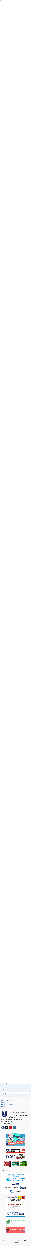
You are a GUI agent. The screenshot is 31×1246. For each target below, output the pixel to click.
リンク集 (5, 1102)
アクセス (5, 1106)
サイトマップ (6, 1100)
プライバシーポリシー (9, 1104)
